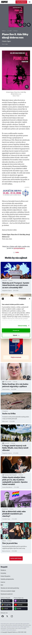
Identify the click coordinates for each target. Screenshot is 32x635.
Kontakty (3, 573)
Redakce (3, 570)
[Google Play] (7, 604)
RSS (2, 585)
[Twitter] (7, 618)
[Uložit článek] (20, 25)
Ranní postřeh (7, 381)
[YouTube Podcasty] (21, 604)
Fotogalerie (5, 411)
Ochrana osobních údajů (8, 591)
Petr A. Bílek (5, 44)
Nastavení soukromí (7, 594)
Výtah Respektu (13, 475)
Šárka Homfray (5, 389)
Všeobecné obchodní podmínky (10, 588)
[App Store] (7, 600)
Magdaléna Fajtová (7, 290)
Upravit (15, 335)
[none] (29, 25)
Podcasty (6, 475)
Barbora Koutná (6, 551)
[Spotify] (21, 608)
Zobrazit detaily (22, 325)
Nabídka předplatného (7, 579)
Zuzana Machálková (7, 487)
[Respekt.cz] (4, 2)
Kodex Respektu (5, 576)
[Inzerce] (16, 192)
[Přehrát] (24, 275)
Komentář (6, 443)
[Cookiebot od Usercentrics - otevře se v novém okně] (19, 299)
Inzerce (3, 582)
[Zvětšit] (16, 16)
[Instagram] (12, 618)
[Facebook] (3, 618)
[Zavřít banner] (29, 298)
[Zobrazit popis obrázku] (24, 25)
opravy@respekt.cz (19, 248)
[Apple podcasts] (21, 600)
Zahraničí (4, 280)
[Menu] (29, 2)
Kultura (4, 30)
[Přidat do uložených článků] (28, 275)
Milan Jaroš (5, 421)
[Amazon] (7, 608)
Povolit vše (16, 330)
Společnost (5, 509)
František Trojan (6, 519)
